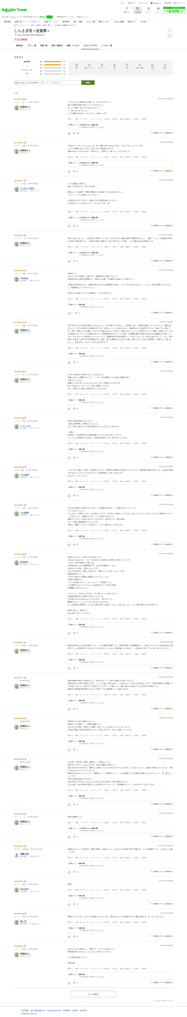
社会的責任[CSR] (54, 1010)
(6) (57, 45)
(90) (90, 45)
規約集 (75, 1010)
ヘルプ (122, 3)
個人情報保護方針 (38, 1010)
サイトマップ (143, 3)
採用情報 (66, 1010)
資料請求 (83, 1010)
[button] (40, 107)
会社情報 (25, 1010)
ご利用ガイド (131, 3)
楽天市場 (168, 3)
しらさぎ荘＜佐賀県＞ (32, 30)
